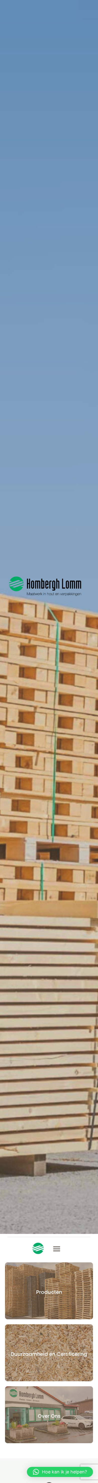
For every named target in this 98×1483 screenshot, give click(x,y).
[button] (60, 1472)
